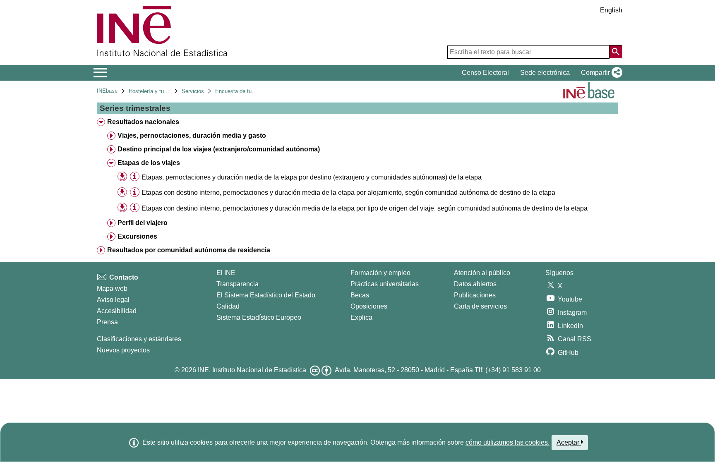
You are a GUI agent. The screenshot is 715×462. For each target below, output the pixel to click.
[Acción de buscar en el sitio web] (615, 51)
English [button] (611, 10)
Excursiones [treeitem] (137, 236)
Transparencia (237, 283)
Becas (359, 295)
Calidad (228, 306)
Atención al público (482, 272)
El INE (225, 272)
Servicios (193, 91)
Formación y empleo (380, 272)
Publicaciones (475, 295)
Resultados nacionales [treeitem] (143, 121)
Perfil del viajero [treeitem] (143, 222)
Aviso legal (113, 299)
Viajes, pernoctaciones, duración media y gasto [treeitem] (192, 135)
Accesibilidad (117, 310)
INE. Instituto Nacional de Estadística (252, 369)
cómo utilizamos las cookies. (507, 442)
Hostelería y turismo (153, 91)
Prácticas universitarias (384, 283)
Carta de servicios (480, 306)
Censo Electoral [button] (485, 72)
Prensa (107, 322)
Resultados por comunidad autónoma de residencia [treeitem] (188, 250)
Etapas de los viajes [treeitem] (149, 162)
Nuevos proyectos (123, 350)
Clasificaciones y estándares (139, 338)
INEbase (107, 91)
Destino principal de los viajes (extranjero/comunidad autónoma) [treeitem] (219, 149)
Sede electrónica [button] (545, 72)
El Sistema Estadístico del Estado (265, 295)
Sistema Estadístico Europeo (258, 317)
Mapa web (112, 288)
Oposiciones (368, 306)
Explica (361, 317)
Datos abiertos (475, 283)
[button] (600, 72)
